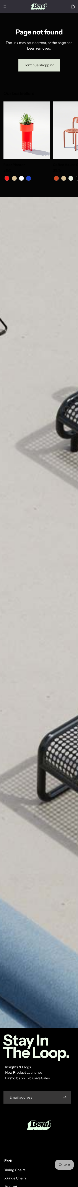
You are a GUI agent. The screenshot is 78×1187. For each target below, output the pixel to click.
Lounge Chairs (15, 1178)
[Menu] (5, 6)
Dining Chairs (14, 1170)
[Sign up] (64, 1097)
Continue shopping (39, 65)
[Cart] (73, 6)
